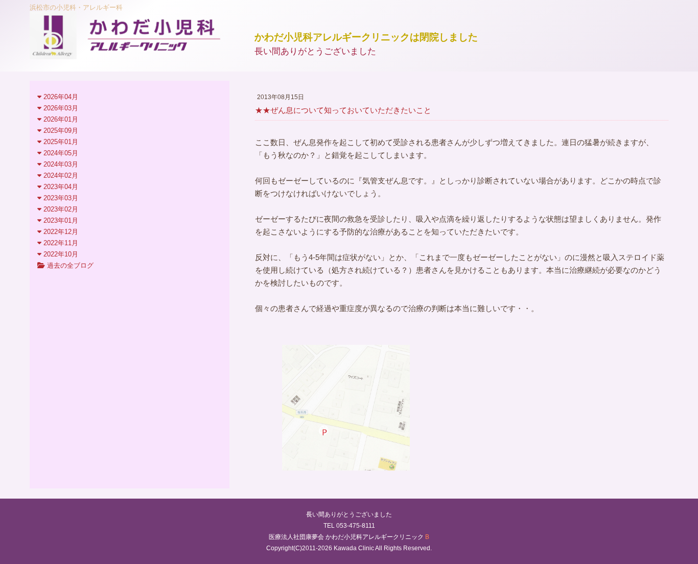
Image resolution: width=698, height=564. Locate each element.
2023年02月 (59, 209)
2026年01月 (59, 119)
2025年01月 (59, 142)
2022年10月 (59, 254)
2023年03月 (59, 198)
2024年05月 (59, 153)
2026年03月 (59, 108)
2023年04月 (59, 187)
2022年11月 (59, 243)
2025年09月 (59, 130)
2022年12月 (59, 232)
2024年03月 (59, 164)
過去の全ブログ (69, 265)
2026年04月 (59, 97)
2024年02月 (59, 175)
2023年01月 (59, 220)
